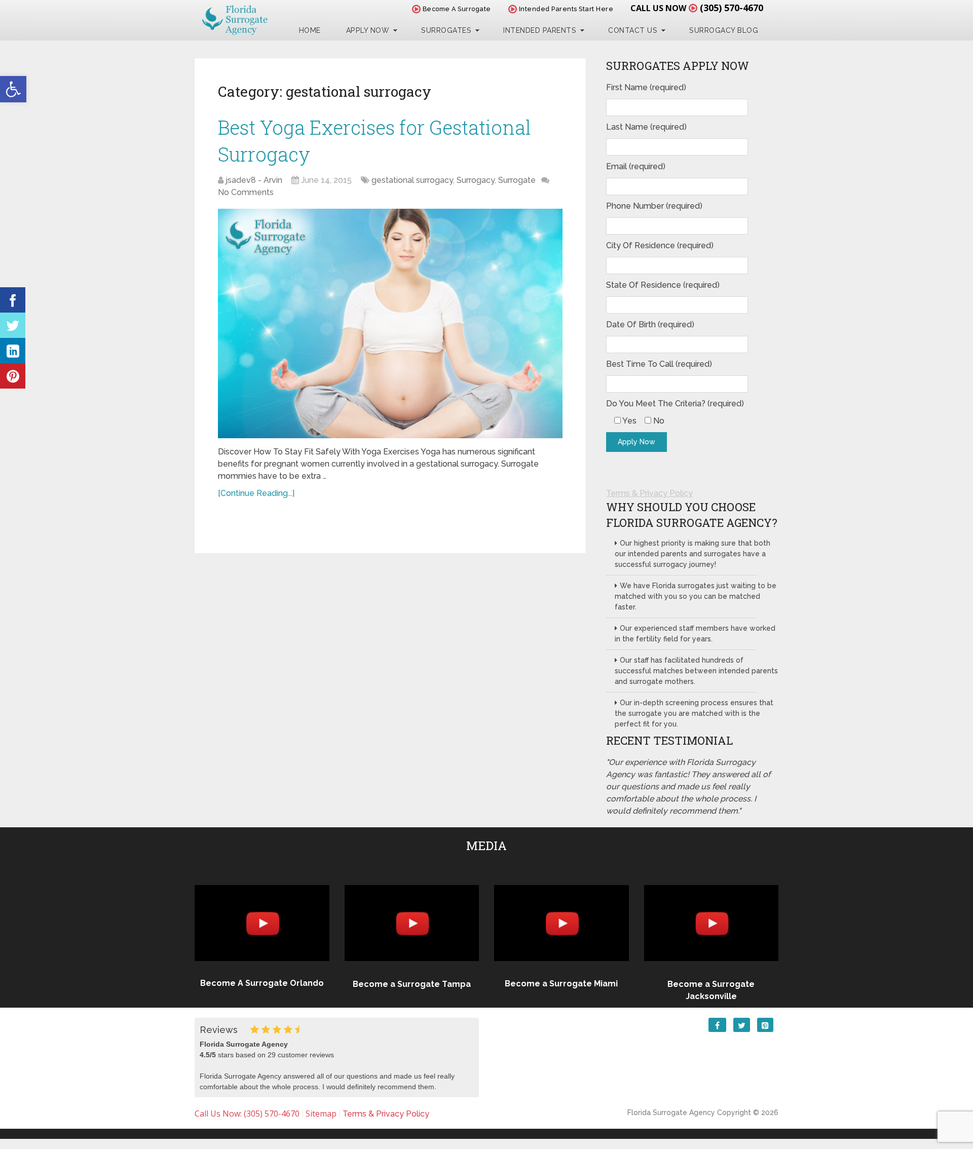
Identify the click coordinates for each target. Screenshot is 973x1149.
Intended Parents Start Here (565, 9)
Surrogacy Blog (723, 30)
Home (310, 30)
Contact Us (632, 30)
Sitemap (321, 1113)
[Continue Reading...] (256, 493)
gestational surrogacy (412, 180)
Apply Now (368, 30)
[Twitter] (12, 325)
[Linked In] (12, 350)
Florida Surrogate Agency (671, 1112)
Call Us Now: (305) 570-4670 (247, 1113)
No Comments (246, 192)
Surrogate (517, 180)
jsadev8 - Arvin (254, 180)
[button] (13, 89)
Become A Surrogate (456, 9)
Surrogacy (476, 180)
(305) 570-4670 (731, 8)
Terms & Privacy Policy (649, 493)
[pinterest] (12, 376)
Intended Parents (539, 30)
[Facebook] (12, 300)
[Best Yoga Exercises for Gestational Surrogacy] (390, 323)
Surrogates (446, 30)
